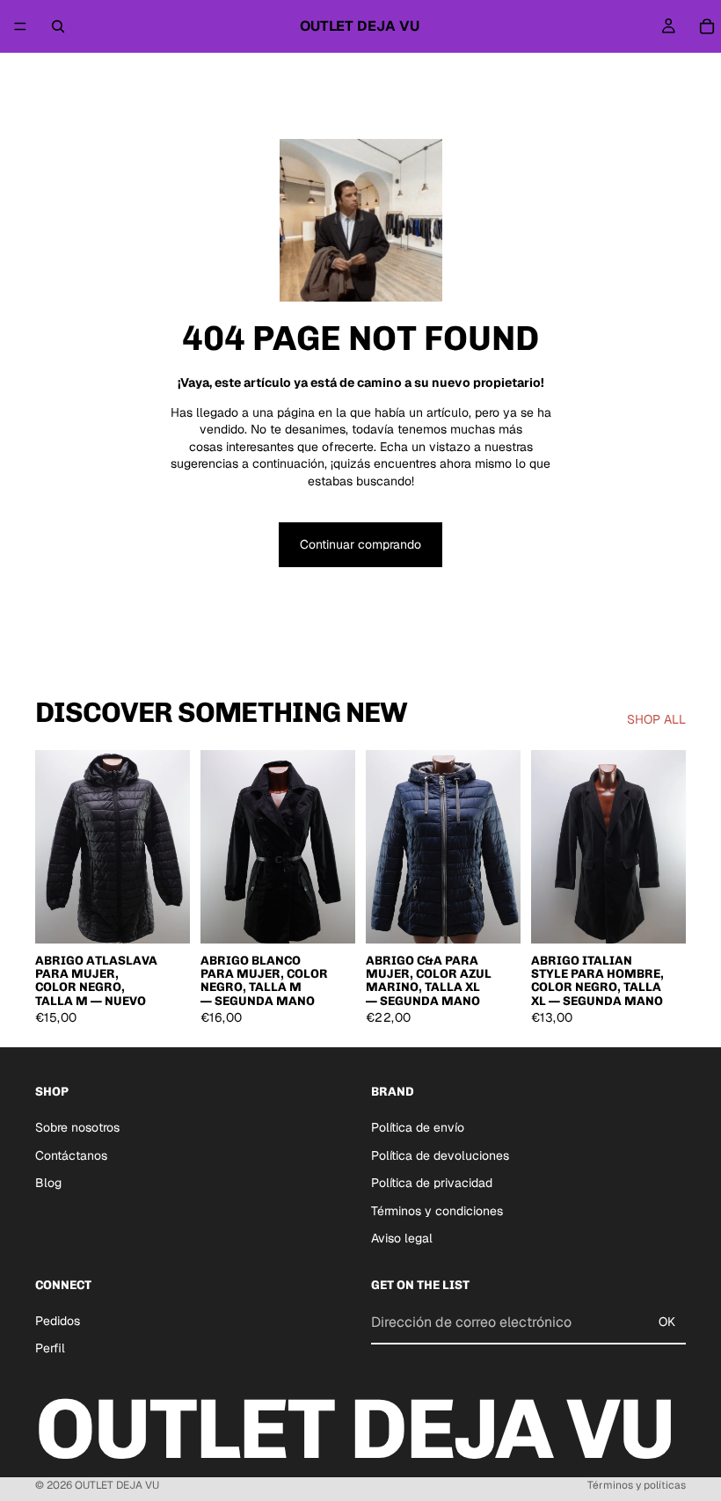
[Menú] (20, 26)
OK (667, 1322)
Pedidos (57, 1320)
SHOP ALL (656, 719)
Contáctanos (71, 1154)
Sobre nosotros (77, 1127)
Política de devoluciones (440, 1154)
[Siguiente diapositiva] (170, 846)
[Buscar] (58, 26)
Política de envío (417, 1127)
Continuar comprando (360, 544)
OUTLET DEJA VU (117, 1485)
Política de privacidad (431, 1183)
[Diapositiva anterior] (54, 846)
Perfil (50, 1348)
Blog (48, 1183)
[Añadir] (162, 916)
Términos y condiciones (437, 1210)
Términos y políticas (636, 1485)
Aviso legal (402, 1238)
